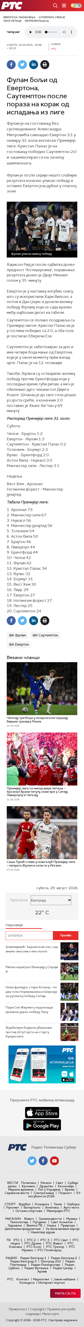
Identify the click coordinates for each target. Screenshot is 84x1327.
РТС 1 (17, 1240)
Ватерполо (32, 1207)
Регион (46, 1183)
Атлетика (52, 1207)
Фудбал (24, 1204)
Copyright (37, 1309)
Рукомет (12, 1207)
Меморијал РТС (58, 1211)
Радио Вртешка (36, 1268)
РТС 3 (44, 1240)
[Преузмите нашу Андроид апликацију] (42, 1125)
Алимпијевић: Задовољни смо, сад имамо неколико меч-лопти (32, 949)
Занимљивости (50, 1219)
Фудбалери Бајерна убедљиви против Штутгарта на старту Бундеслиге (29, 1032)
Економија (66, 1186)
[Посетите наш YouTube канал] (54, 1160)
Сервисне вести (17, 1193)
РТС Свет (61, 1240)
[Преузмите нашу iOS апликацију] (42, 1112)
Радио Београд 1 (33, 1258)
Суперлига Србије (52, 17)
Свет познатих (62, 1222)
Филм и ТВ (34, 1225)
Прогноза (19, 900)
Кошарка (42, 1204)
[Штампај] (44, 64)
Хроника (28, 1186)
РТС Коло (33, 1247)
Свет (59, 1183)
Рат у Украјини (49, 1189)
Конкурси (26, 1283)
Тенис (58, 1204)
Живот (29, 1219)
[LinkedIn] (33, 64)
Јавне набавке (64, 1279)
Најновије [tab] (14, 925)
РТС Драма (32, 1243)
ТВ (8, 1240)
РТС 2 (31, 1240)
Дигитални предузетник (23, 1229)
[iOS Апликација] (42, 1064)
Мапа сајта (65, 1293)
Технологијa (19, 1222)
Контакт (22, 1279)
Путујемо (39, 1222)
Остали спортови (28, 1211)
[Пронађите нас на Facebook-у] (43, 1160)
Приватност (18, 1309)
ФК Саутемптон (45, 635)
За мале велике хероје (62, 1229)
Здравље (15, 1225)
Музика (71, 1219)
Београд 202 (51, 1261)
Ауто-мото (71, 1207)
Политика (28, 1183)
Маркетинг (41, 1279)
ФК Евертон (19, 644)
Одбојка (73, 1204)
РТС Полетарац (49, 1250)
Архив (42, 1271)
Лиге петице (12, 20)
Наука (51, 1225)
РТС (10, 1279)
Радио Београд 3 (23, 1261)
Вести (12, 1183)
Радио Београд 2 (64, 1258)
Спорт (10, 1204)
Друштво (46, 1186)
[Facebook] (11, 64)
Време (70, 1189)
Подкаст (65, 1193)
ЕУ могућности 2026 (54, 1194)
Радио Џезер (63, 1268)
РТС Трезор (55, 1247)
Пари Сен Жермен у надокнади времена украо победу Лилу (29, 1009)
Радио (11, 1258)
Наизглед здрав (43, 1232)
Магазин (13, 1219)
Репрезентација (37, 20)
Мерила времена (21, 1189)
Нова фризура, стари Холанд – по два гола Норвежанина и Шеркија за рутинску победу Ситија (31, 991)
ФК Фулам (17, 635)
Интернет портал (51, 1283)
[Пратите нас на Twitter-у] (32, 1160)
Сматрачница (44, 1193)
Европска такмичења (19, 17)
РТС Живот (54, 1243)
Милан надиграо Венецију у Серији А (32, 969)
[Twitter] (22, 64)
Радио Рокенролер (45, 1265)
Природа (68, 1225)
